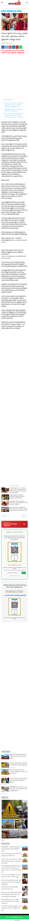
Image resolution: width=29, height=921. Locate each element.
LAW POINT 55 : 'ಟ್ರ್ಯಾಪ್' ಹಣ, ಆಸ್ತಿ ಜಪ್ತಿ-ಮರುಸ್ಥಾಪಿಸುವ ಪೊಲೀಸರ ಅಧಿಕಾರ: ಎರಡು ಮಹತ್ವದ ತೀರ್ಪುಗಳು (18, 788)
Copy (24, 572)
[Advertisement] (14, 686)
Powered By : (14, 920)
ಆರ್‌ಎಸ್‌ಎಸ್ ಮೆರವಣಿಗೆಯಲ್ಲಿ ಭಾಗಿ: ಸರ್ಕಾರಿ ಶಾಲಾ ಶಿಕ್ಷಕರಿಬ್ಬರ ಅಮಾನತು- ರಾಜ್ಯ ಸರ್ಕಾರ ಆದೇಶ (18, 771)
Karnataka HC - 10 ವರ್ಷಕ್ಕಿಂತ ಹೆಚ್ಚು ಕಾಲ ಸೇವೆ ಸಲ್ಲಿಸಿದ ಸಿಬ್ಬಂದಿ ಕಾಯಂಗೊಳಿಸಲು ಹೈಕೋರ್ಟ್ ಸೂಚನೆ (11, 848)
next (3, 840)
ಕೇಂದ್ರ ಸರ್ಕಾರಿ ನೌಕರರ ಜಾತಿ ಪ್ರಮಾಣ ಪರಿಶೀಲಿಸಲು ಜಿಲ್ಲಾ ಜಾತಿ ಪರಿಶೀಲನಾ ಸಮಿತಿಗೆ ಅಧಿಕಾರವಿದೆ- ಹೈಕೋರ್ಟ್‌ (19, 503)
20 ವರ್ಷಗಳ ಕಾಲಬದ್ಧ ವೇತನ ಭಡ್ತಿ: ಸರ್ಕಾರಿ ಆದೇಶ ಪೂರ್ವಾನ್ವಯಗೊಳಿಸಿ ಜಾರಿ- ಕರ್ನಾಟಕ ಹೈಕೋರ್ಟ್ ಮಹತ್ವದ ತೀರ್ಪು (11, 882)
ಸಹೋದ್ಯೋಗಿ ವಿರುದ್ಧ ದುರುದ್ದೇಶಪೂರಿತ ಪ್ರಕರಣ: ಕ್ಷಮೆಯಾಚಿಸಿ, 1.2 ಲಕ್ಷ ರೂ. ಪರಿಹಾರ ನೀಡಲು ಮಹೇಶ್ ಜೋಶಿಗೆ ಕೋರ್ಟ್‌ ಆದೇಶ (19, 509)
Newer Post (4, 515)
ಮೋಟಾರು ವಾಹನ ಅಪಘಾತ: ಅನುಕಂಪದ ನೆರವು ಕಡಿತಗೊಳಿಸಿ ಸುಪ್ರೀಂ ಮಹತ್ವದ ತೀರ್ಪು (19, 763)
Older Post (24, 515)
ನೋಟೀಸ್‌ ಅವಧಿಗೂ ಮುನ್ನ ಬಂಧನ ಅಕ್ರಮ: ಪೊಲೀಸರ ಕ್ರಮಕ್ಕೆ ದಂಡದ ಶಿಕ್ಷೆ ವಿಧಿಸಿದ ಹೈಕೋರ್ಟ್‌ (18, 780)
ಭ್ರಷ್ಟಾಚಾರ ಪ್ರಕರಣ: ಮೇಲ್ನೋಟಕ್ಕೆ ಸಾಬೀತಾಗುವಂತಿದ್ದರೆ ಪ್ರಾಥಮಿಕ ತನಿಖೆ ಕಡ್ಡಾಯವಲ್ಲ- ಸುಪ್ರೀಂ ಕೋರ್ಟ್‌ (17, 496)
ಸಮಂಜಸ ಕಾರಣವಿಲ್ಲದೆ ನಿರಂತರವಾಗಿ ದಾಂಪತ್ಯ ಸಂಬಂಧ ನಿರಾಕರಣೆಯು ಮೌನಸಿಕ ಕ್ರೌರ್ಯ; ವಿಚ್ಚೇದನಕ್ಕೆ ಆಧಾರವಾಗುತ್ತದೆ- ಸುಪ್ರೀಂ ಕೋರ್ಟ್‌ (14, 115)
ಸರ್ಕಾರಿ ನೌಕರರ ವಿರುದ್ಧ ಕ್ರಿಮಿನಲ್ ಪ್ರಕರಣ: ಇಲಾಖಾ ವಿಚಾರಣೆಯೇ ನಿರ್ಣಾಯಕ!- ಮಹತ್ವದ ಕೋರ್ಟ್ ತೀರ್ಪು (11, 908)
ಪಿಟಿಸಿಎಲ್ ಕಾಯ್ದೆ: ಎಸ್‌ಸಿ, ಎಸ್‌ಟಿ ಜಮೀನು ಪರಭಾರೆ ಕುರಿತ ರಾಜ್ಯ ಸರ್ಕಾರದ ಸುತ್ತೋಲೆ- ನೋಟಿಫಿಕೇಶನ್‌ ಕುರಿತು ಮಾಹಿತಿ (11, 861)
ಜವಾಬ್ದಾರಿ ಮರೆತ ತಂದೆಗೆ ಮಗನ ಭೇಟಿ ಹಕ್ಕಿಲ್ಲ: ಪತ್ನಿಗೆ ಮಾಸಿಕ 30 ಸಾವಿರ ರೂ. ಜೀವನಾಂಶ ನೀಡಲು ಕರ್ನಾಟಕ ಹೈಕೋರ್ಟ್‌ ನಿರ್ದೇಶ (14, 104)
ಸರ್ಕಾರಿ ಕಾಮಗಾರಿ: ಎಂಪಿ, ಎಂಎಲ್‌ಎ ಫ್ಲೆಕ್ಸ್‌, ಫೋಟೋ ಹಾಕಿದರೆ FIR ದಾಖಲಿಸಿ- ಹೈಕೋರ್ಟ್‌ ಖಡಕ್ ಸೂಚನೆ (10, 901)
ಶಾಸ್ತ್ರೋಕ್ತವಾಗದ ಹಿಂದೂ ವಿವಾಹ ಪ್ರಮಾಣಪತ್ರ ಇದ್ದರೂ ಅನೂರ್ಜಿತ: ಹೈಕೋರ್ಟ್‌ (14, 110)
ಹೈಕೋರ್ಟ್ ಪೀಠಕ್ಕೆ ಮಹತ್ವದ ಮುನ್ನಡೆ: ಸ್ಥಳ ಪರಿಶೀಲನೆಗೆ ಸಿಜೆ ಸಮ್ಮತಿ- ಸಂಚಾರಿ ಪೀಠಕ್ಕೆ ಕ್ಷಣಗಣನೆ (18, 756)
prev (2, 840)
